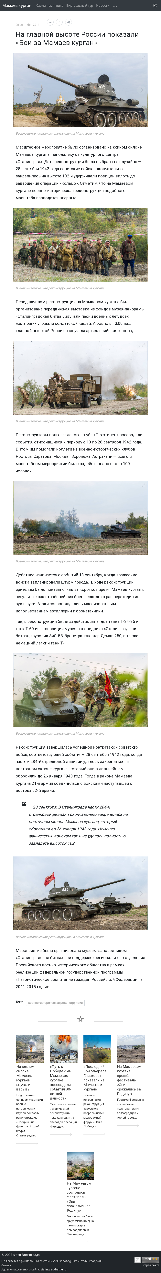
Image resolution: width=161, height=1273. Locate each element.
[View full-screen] (143, 57)
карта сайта (151, 1265)
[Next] (141, 90)
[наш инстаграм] (155, 5)
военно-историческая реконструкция (55, 1003)
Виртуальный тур (79, 5)
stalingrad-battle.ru (54, 1269)
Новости (102, 5)
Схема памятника (49, 5)
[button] (112, 3)
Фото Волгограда (26, 1255)
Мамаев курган (17, 5)
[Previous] (19, 90)
